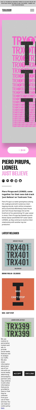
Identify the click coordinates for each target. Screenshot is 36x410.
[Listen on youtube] (16, 180)
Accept (17, 373)
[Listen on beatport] (3, 180)
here (2, 408)
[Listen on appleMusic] (20, 180)
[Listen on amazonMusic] (11, 180)
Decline (29, 373)
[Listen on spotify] (7, 180)
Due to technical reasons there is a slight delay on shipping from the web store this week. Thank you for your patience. (18, 3)
